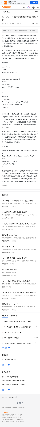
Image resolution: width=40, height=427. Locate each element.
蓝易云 (3, 287)
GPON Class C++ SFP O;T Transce (13, 381)
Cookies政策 (18, 415)
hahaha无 (4, 218)
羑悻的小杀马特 (6, 275)
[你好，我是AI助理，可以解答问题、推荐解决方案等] (28, 7)
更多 (3, 365)
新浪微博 (11, 397)
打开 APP (34, 3)
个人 (36, 11)
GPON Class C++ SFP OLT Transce (13, 384)
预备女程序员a (6, 241)
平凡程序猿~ (5, 264)
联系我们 (20, 403)
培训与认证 (21, 407)
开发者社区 (8, 407)
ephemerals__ (6, 206)
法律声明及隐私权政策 (8, 415)
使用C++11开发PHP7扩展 (10, 377)
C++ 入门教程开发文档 (9, 360)
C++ (10, 185)
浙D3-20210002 (20, 421)
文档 (3, 407)
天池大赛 (15, 407)
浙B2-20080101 (21, 419)
